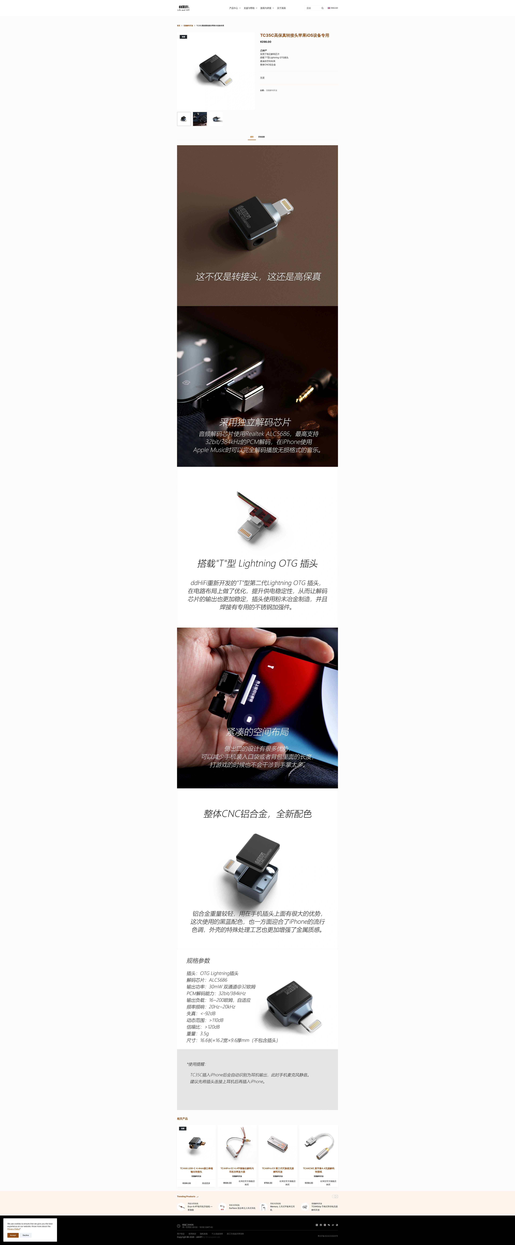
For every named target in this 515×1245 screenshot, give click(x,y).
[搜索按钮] (322, 8)
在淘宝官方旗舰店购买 (247, 1183)
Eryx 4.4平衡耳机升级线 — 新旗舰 (200, 1208)
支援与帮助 (249, 8)
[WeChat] (329, 1225)
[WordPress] (337, 1225)
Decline (26, 1235)
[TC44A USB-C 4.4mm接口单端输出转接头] (196, 1144)
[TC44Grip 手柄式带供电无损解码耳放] (305, 1207)
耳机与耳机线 (193, 1203)
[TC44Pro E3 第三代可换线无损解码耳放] (278, 1144)
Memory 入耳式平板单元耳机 (282, 1208)
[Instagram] (325, 1225)
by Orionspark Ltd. (211, 1237)
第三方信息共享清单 (235, 1234)
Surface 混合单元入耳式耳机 (242, 1208)
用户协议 (181, 1234)
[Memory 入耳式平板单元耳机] (264, 1207)
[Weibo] (333, 1225)
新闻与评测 (265, 8)
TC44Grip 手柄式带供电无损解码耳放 (325, 1208)
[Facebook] (321, 1225)
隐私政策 (204, 1234)
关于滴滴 (281, 8)
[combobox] (312, 8)
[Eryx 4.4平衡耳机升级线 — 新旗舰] (181, 1207)
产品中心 (233, 8)
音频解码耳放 (271, 90)
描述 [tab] (251, 137)
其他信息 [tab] (261, 137)
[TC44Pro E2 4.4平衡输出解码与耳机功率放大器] (237, 1144)
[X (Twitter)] (317, 1225)
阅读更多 (206, 1183)
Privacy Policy (13, 1229)
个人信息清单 (217, 1234)
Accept (13, 1235)
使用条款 (192, 1234)
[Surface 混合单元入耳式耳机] (222, 1207)
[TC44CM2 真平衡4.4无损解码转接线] (318, 1144)
